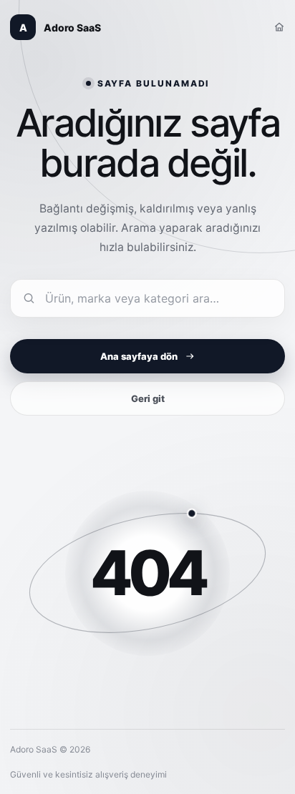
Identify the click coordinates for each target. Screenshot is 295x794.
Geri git (148, 398)
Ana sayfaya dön (139, 356)
